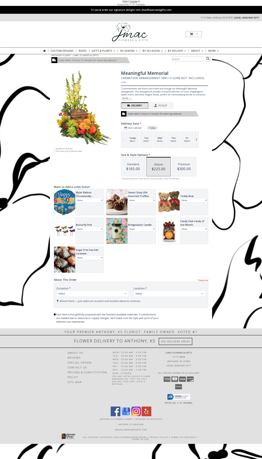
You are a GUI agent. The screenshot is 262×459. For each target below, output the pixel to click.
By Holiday (175, 50)
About (195, 50)
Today (152, 127)
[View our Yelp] (146, 415)
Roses (83, 50)
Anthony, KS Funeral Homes (116, 419)
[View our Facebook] (115, 415)
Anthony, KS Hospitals (148, 419)
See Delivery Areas (175, 341)
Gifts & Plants (102, 50)
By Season (127, 50)
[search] (207, 58)
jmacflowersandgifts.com (131, 429)
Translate (140, 4)
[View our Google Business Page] (126, 415)
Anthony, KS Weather (131, 424)
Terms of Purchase (183, 437)
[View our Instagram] (136, 415)
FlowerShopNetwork (133, 437)
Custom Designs (62, 50)
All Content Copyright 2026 (101, 437)
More (212, 50)
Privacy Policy (159, 437)
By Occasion (151, 50)
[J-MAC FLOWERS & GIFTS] (130, 33)
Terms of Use (140, 439)
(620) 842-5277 (250, 17)
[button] (194, 34)
